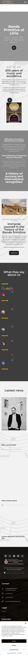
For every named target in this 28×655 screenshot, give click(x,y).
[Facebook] (5, 556)
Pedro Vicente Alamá (9, 501)
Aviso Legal (19, 653)
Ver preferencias (14, 649)
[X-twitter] (9, 556)
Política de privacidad (11, 653)
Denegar (14, 645)
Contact (4, 611)
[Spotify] (18, 556)
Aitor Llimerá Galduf (9, 445)
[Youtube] (14, 556)
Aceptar (14, 641)
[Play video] (14, 47)
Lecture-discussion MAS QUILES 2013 (13, 537)
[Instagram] (22, 556)
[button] (25, 623)
